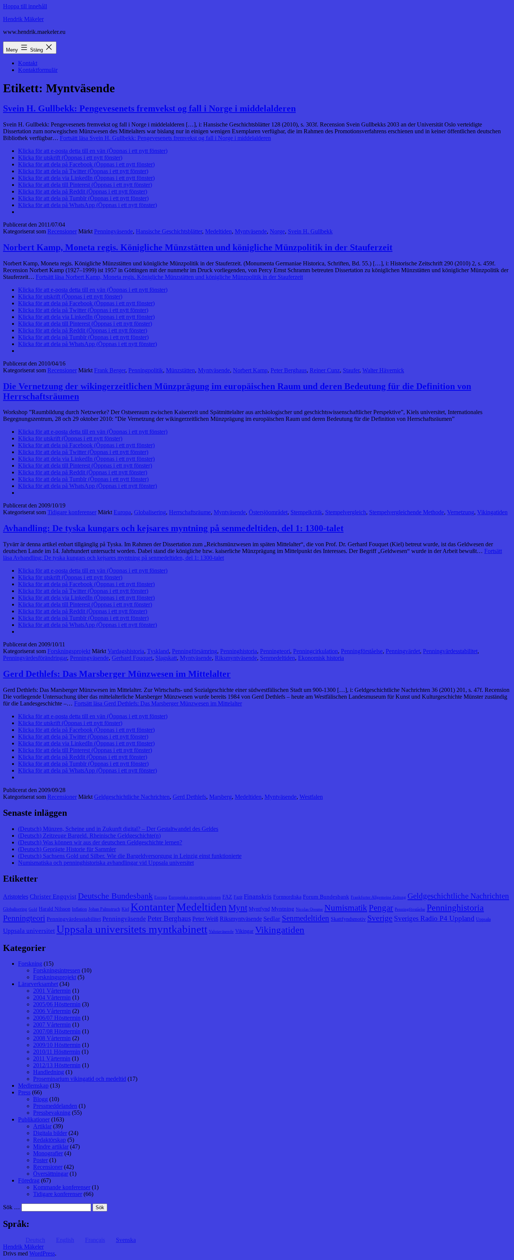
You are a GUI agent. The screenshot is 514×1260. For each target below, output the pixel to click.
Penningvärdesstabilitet (450, 651)
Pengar (381, 908)
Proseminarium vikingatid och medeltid (79, 1079)
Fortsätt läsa (165, 138)
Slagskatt (166, 658)
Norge (277, 231)
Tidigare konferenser (71, 512)
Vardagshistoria (126, 651)
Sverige (379, 918)
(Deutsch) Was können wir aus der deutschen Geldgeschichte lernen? (100, 842)
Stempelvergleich (345, 512)
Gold (33, 909)
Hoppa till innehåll (25, 6)
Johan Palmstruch (104, 909)
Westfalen (311, 797)
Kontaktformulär (38, 70)
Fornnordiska (287, 897)
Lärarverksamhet (38, 984)
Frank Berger (109, 370)
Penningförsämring (194, 651)
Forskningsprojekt (68, 651)
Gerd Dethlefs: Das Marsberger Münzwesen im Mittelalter (117, 674)
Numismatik (345, 908)
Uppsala (483, 919)
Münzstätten (180, 370)
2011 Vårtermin (51, 1058)
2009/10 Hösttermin (57, 1045)
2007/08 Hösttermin (57, 1031)
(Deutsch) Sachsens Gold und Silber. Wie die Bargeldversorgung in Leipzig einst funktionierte (130, 856)
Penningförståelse (362, 651)
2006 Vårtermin (52, 1011)
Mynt (237, 908)
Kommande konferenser (61, 1187)
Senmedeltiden (277, 658)
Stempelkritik (306, 512)
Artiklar (42, 1126)
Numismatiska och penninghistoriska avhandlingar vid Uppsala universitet (106, 862)
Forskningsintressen (56, 970)
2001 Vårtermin (52, 990)
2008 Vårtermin (52, 1038)
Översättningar (50, 1173)
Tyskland (158, 651)
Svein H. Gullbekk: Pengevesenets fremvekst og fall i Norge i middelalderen (149, 108)
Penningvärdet (403, 651)
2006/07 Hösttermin (57, 1018)
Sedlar (271, 918)
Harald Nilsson (54, 909)
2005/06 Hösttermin (57, 1004)
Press (24, 1092)
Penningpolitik (145, 370)
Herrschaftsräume (190, 512)
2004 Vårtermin (52, 997)
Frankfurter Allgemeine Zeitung (378, 897)
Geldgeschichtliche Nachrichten (132, 797)
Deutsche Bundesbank (115, 895)
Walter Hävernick (383, 370)
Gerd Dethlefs (189, 797)
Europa (122, 512)
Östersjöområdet (268, 512)
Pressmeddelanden (55, 1106)
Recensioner (62, 231)
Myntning (282, 909)
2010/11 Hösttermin (56, 1051)
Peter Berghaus (289, 370)
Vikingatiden (492, 512)
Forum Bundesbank (326, 897)
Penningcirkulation (315, 651)
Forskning (30, 963)
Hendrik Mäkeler (23, 19)
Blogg (40, 1099)
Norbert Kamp (250, 370)
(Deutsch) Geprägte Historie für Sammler (67, 849)
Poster (40, 1160)
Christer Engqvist (53, 896)
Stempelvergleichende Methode (406, 512)
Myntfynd (259, 909)
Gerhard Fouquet (132, 658)
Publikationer (34, 1119)
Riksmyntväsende (236, 658)
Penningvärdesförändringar (35, 658)
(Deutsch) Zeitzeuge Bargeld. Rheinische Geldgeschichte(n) (89, 835)
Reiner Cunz (325, 370)
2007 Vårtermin (52, 1024)
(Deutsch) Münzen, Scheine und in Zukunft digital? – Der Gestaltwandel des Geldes (118, 829)
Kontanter (153, 907)
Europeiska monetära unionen (195, 897)
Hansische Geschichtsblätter (169, 231)
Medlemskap (33, 1085)
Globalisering (150, 512)
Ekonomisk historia (321, 658)
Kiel (125, 909)
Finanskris (258, 896)
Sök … (11, 1207)
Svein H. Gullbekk (310, 231)
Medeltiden (218, 231)
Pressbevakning (51, 1112)
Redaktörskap (49, 1140)
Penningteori (275, 651)
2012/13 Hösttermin (57, 1065)
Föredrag (29, 1180)
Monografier (48, 1153)
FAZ (227, 897)
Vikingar (244, 931)
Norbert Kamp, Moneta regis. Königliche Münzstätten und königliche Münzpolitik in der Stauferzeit (197, 247)
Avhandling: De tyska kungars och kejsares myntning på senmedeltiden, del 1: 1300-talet (173, 528)
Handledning (48, 1072)
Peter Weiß (205, 919)
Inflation (79, 909)
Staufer (351, 370)
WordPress (42, 1253)
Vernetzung (460, 512)
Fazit (238, 897)
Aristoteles (15, 896)
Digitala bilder (50, 1133)
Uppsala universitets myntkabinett (131, 929)
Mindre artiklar (50, 1146)
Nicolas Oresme (309, 909)
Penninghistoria (238, 651)
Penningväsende (113, 231)
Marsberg (220, 797)
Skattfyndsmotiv (348, 919)
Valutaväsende (221, 931)
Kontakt (27, 63)
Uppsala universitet (29, 930)
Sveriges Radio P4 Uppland (434, 918)
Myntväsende (251, 231)
